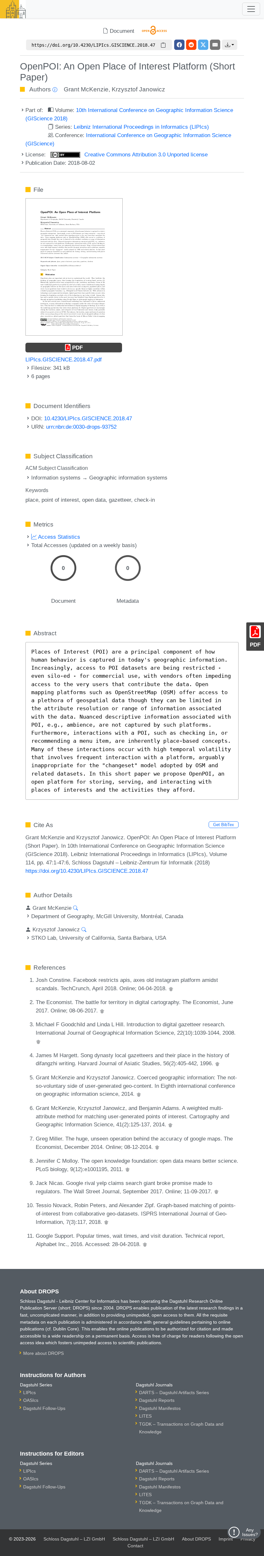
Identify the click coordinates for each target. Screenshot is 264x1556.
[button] (229, 45)
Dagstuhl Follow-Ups (44, 1408)
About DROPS (196, 1539)
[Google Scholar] (171, 988)
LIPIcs (29, 1392)
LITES (145, 1416)
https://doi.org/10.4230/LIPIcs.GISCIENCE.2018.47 (86, 871)
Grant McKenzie (86, 89)
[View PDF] (74, 266)
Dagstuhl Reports (156, 1400)
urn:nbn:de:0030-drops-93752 (81, 427)
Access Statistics (58, 537)
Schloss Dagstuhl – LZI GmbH (74, 1539)
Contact (135, 1545)
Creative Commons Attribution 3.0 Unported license (145, 154)
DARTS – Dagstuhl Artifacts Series (174, 1392)
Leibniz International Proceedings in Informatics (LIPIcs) (141, 127)
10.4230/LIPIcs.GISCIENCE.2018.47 (88, 418)
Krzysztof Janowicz (138, 89)
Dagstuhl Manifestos (160, 1408)
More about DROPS (43, 1353)
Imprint (226, 1539)
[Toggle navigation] (251, 9)
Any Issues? (250, 1532)
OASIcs (30, 1400)
